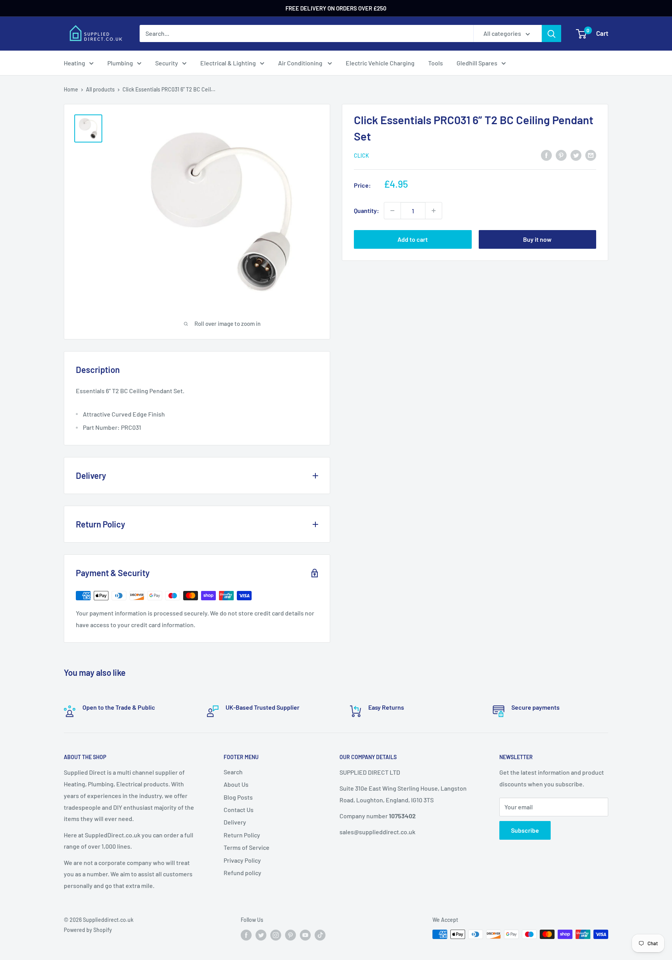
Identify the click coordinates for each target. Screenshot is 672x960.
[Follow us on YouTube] (305, 935)
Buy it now (537, 239)
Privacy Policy (242, 860)
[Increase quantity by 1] (433, 210)
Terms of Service (247, 847)
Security (166, 63)
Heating (74, 63)
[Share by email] (590, 155)
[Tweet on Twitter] (575, 155)
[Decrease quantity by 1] (392, 210)
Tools (435, 63)
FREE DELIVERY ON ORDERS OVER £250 (336, 8)
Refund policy (242, 872)
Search (233, 771)
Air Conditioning (301, 63)
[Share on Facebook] (546, 155)
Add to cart (412, 239)
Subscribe (525, 830)
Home (71, 89)
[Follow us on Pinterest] (290, 935)
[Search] (551, 33)
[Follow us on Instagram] (275, 935)
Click (361, 155)
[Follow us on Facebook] (246, 935)
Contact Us (239, 809)
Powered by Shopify (88, 930)
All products (100, 89)
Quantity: (366, 210)
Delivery (235, 822)
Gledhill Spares (477, 63)
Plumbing (120, 63)
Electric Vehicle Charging (380, 63)
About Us (236, 784)
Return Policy (242, 835)
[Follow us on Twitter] (261, 935)
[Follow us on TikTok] (320, 935)
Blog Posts (238, 797)
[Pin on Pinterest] (561, 155)
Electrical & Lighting (228, 63)
